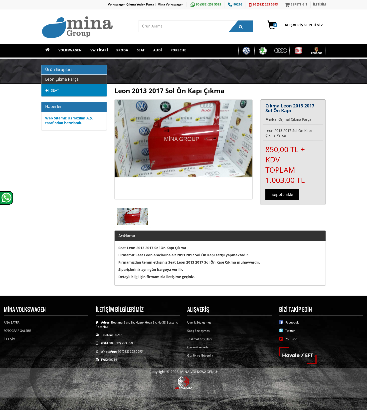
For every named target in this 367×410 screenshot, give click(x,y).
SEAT (141, 50)
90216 (237, 4)
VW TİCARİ (99, 50)
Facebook (292, 322)
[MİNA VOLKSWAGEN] (86, 27)
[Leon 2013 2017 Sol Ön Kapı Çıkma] (183, 149)
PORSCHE (178, 50)
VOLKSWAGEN (70, 50)
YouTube (291, 339)
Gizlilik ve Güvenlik (200, 355)
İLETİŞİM (319, 4)
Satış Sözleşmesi (198, 331)
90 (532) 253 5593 (208, 4)
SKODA (122, 50)
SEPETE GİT (299, 4)
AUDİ (157, 50)
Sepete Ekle (282, 194)
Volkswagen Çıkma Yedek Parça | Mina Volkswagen (146, 4)
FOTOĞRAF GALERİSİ (18, 331)
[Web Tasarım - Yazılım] (183, 382)
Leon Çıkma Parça (62, 79)
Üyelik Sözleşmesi (199, 322)
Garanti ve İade (197, 347)
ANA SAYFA (11, 322)
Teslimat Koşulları (199, 339)
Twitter (290, 331)
